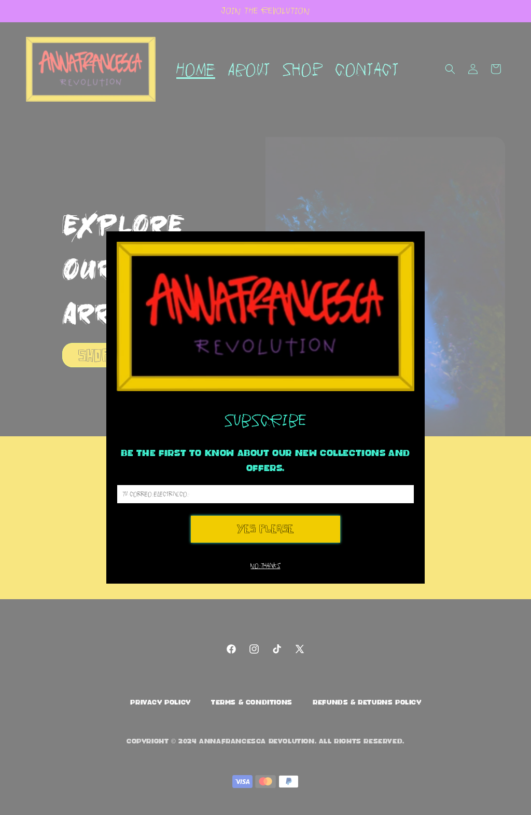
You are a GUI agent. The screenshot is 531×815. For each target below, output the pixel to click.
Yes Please (265, 528)
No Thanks (265, 566)
